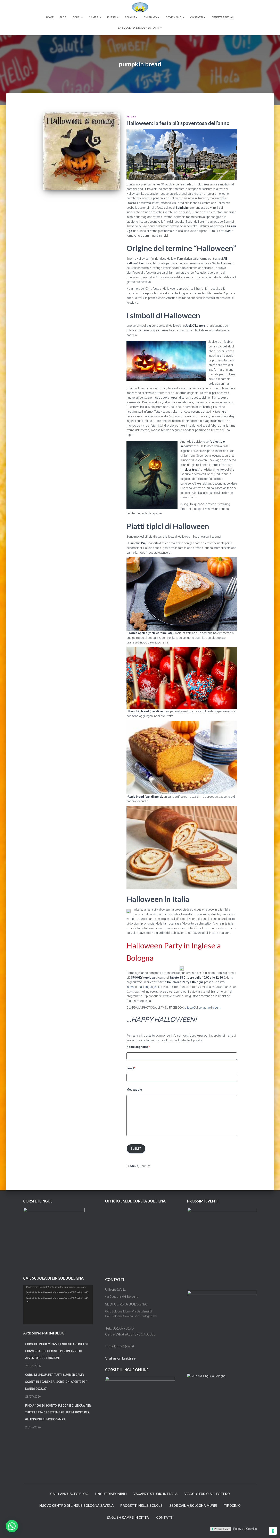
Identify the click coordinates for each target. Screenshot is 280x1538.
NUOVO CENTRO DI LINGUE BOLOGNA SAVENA (76, 1505)
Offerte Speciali (223, 17)
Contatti (196, 17)
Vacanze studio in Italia (155, 1494)
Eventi (112, 17)
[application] (58, 1304)
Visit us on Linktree (120, 1358)
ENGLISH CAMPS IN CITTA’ (128, 1517)
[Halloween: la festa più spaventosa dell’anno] (81, 151)
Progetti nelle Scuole (141, 1505)
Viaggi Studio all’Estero (207, 1494)
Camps (94, 17)
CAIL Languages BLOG (69, 1494)
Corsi (77, 17)
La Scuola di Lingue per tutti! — (140, 27)
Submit (136, 1148)
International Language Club (144, 986)
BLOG (63, 17)
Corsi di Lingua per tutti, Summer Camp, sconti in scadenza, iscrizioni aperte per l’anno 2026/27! (56, 1381)
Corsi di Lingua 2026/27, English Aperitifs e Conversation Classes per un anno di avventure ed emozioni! (57, 1351)
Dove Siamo (174, 17)
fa (144, 1166)
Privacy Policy (222, 1529)
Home (49, 17)
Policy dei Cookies (245, 1528)
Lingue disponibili (111, 1494)
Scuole (130, 17)
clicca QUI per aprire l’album (203, 1007)
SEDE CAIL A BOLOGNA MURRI (193, 1505)
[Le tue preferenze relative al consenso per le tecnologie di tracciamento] (273, 1531)
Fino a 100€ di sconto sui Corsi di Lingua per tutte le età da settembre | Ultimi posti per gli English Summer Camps (58, 1412)
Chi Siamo (150, 17)
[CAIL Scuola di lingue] (140, 7)
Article (131, 116)
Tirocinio (232, 1505)
